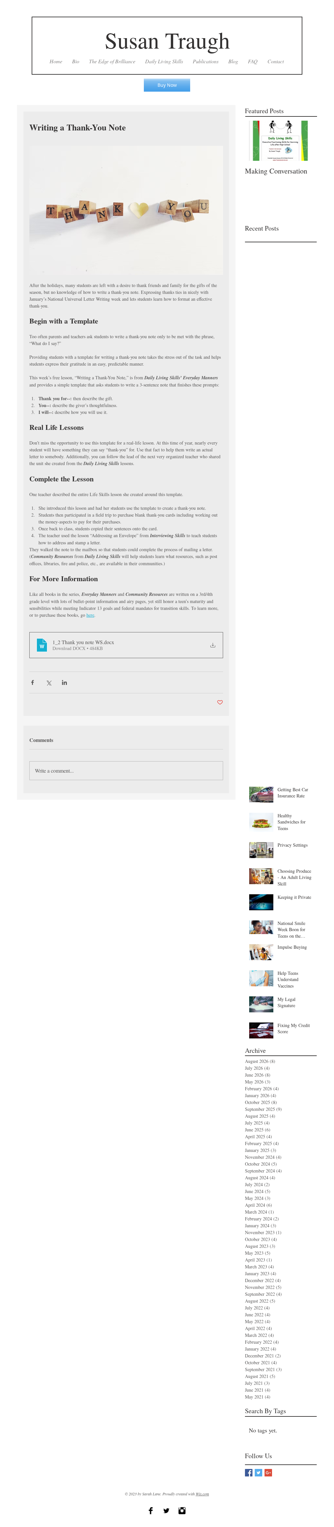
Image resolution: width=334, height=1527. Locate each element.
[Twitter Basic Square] (258, 1472)
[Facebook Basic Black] (150, 1510)
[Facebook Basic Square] (248, 1472)
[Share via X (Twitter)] (48, 682)
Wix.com (202, 1493)
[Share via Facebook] (32, 682)
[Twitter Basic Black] (166, 1510)
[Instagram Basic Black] (182, 1510)
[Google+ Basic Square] (268, 1472)
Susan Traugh (167, 39)
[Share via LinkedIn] (64, 682)
